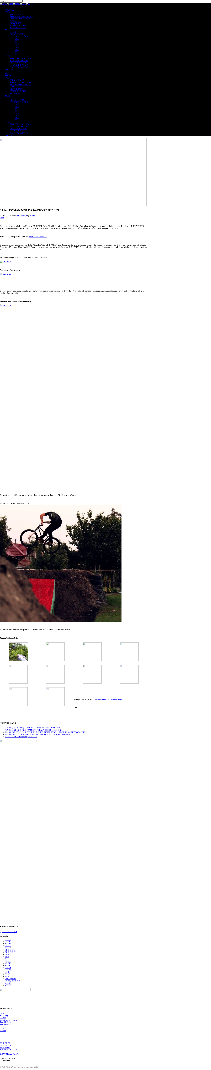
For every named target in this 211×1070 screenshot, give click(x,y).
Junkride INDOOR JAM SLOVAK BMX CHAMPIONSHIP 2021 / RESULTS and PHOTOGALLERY (46, 732)
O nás (2, 1028)
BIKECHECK (10, 950)
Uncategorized (10, 979)
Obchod (3, 1018)
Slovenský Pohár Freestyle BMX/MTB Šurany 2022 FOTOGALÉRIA (32, 728)
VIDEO (8, 983)
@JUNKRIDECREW (8, 932)
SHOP (7, 972)
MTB (17, 215)
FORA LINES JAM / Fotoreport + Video (21, 737)
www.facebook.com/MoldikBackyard (109, 699)
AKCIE (8, 941)
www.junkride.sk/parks (38, 237)
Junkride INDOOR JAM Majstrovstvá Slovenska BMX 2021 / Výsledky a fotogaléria (38, 734)
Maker (32, 215)
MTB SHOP (5, 1048)
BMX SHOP (5, 1043)
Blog (2, 1013)
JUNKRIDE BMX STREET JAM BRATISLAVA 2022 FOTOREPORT (33, 730)
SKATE (8, 976)
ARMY (8, 946)
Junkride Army (5, 1024)
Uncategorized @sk (12, 981)
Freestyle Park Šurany (8, 1020)
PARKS (24, 215)
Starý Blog (4, 1015)
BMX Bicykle (5, 1045)
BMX (7, 954)
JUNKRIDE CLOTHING (10, 1050)
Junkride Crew (5, 1022)
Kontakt (3, 1031)
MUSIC (8, 963)
